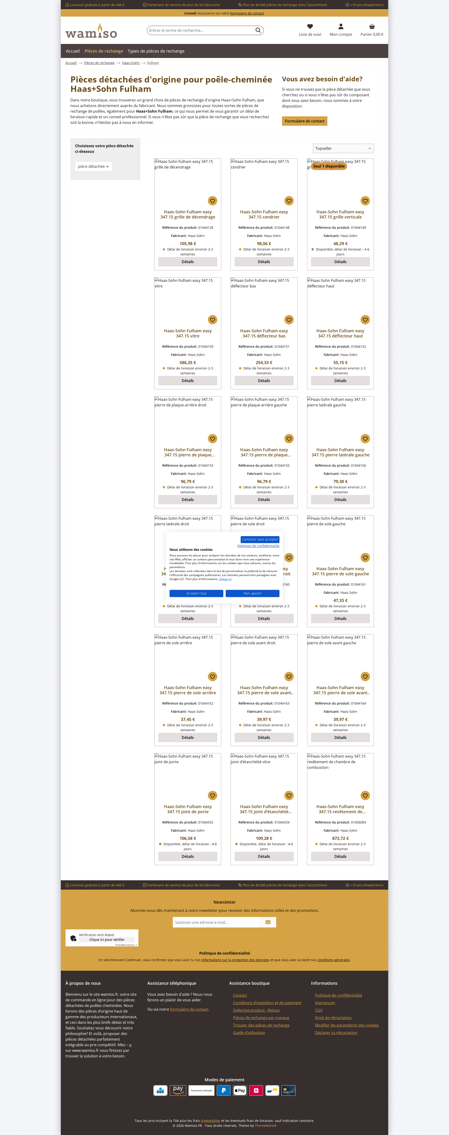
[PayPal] (224, 1090)
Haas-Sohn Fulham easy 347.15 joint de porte (188, 809)
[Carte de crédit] (288, 1090)
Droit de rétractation (333, 1017)
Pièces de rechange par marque (261, 1017)
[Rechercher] (258, 30)
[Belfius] (256, 1090)
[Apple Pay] (240, 1090)
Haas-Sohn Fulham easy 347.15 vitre (188, 333)
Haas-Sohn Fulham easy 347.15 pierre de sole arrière (187, 690)
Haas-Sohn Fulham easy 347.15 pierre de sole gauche (340, 571)
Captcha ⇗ (126, 944)
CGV (318, 1010)
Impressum (325, 1002)
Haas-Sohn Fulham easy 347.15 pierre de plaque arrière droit (188, 452)
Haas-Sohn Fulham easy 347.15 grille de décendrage (187, 214)
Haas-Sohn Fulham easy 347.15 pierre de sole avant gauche (340, 690)
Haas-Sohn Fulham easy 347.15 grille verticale (340, 214)
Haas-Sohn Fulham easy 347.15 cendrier (264, 214)
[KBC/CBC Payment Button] (160, 1090)
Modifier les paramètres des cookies (347, 1025)
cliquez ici (225, 579)
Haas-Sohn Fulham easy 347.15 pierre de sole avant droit (264, 690)
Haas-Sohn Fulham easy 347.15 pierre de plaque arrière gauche (264, 452)
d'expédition (210, 1120)
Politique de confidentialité (338, 995)
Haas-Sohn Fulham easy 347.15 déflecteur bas (264, 333)
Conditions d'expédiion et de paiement (267, 1002)
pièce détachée (91, 166)
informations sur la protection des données (235, 960)
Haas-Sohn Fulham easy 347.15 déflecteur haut (340, 333)
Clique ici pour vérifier (107, 939)
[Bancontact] (272, 1090)
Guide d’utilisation (249, 1032)
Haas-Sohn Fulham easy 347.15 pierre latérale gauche (340, 452)
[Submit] (268, 922)
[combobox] (200, 30)
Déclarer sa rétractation (336, 1032)
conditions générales (333, 960)
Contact (240, 995)
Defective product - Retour (256, 1010)
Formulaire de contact (304, 121)
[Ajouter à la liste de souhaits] (212, 200)
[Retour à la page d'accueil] (91, 30)
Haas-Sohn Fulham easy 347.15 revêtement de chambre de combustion (340, 809)
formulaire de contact (247, 13)
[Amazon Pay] (178, 1090)
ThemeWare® (266, 1125)
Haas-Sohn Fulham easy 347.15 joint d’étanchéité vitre (264, 809)
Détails (188, 261)
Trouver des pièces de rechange (261, 1025)
